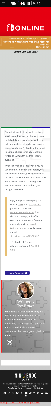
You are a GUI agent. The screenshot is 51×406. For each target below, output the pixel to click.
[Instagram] (9, 393)
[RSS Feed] (26, 395)
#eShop (14, 228)
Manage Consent (32, 402)
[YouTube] (26, 393)
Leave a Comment (14, 39)
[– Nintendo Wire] (25, 377)
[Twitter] (21, 393)
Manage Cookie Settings (34, 388)
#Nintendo (32, 224)
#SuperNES (35, 204)
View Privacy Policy (15, 388)
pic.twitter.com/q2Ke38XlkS (24, 236)
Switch (45, 47)
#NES (20, 204)
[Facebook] (5, 393)
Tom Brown (43, 39)
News (38, 47)
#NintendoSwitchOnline (22, 212)
